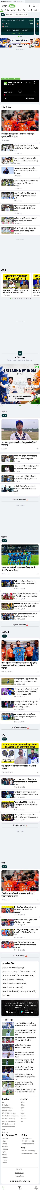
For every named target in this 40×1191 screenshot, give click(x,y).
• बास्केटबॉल (23, 1116)
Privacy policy (19, 1173)
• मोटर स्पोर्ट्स (23, 1118)
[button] (3, 14)
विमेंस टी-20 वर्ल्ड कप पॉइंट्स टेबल (10, 1116)
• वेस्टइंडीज (5, 1157)
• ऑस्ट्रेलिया (5, 1138)
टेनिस (19, 10)
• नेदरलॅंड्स (5, 1146)
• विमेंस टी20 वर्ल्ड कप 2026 (28, 1141)
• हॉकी (21, 1121)
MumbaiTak (20, 1)
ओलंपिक (36, 10)
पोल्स (3, 1129)
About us (19, 1169)
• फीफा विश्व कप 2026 (26, 1138)
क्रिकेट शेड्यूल (5, 1105)
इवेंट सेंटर (20, 33)
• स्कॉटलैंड (4, 1154)
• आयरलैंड (4, 1163)
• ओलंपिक (22, 1105)
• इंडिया (4, 1141)
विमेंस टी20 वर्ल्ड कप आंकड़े (8, 1118)
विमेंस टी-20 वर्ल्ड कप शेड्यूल (9, 1113)
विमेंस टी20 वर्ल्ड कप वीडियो (8, 1121)
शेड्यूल (13, 33)
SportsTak (4, 1)
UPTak (14, 1)
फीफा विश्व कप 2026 (7, 1108)
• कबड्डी (22, 1113)
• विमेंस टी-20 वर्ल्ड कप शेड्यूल (28, 1150)
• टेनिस (21, 1110)
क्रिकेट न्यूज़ (5, 1132)
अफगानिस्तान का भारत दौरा (8, 1127)
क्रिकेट (7, 10)
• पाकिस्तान (5, 1149)
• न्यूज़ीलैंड (4, 1160)
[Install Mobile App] (30, 6)
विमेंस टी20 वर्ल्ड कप (7, 1110)
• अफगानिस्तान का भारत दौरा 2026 (27, 1144)
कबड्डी (30, 10)
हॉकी (24, 10)
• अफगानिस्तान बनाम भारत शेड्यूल (29, 1153)
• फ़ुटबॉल (22, 1108)
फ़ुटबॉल (13, 10)
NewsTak (9, 1)
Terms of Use (19, 1176)
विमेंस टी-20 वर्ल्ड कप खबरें (8, 1124)
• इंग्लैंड (4, 1152)
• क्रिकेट (22, 1102)
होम (2, 10)
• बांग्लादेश (4, 1144)
